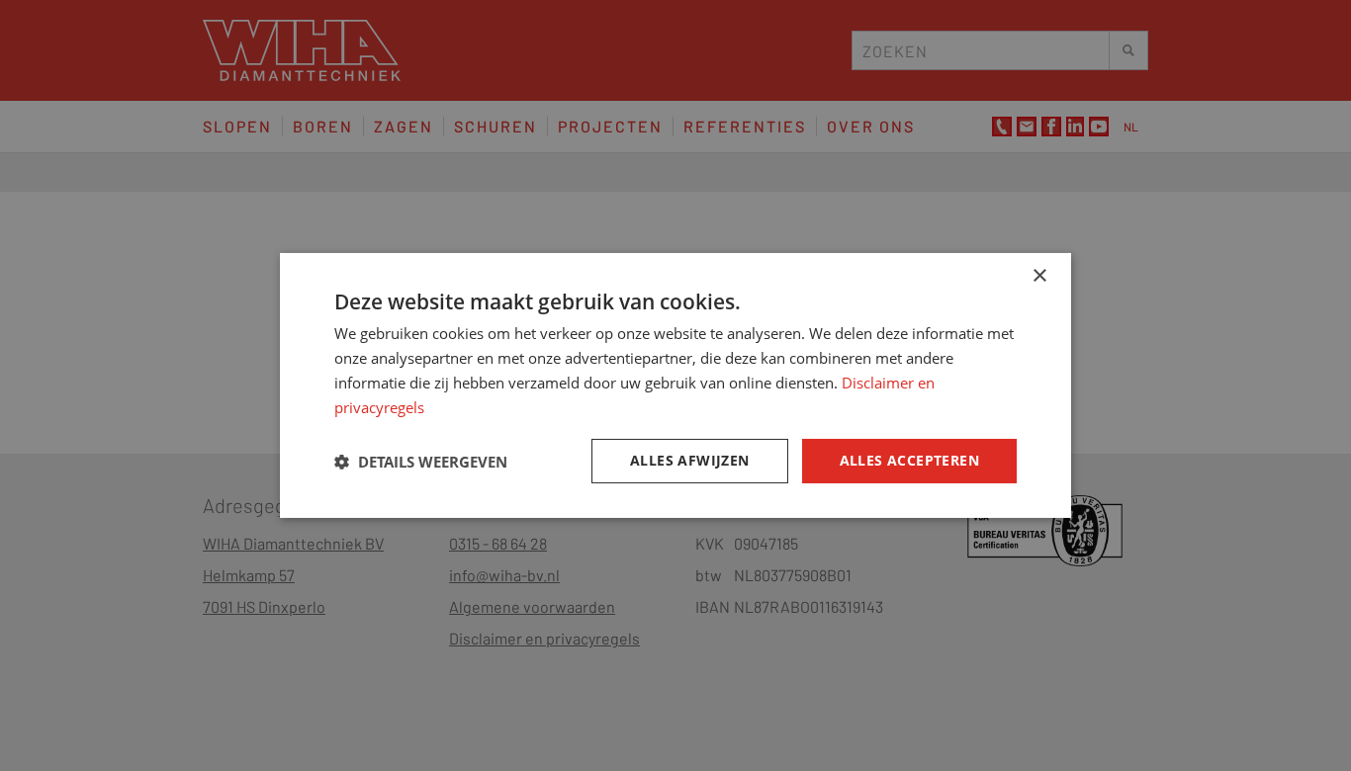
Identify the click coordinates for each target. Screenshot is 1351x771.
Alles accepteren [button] (909, 460)
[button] (420, 462)
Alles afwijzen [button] (690, 460)
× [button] (1039, 276)
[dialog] (675, 385)
